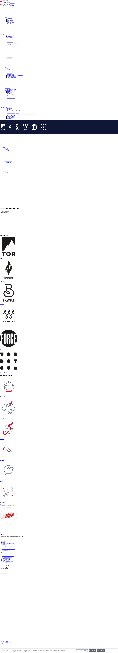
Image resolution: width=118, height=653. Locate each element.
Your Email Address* (4, 571)
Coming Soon (10, 21)
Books (3, 16)
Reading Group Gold (11, 89)
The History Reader (11, 94)
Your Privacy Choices (6, 642)
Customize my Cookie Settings (81, 650)
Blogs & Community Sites (10, 90)
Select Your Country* (4, 568)
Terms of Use (5, 643)
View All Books (10, 22)
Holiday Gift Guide (11, 109)
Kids (3, 34)
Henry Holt (9, 73)
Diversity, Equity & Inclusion (8, 543)
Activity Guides (10, 40)
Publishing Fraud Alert (6, 562)
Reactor (8, 93)
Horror (2, 439)
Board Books (10, 42)
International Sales (6, 559)
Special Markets (5, 560)
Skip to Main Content (4, 0)
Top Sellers (9, 18)
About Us (4, 171)
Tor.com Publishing (5, 372)
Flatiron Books (10, 72)
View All (9, 44)
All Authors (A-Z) (8, 161)
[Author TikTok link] (9, 194)
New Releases (10, 19)
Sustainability (5, 550)
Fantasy (2, 418)
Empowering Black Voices (12, 111)
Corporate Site (5, 645)
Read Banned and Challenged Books (14, 110)
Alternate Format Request (7, 557)
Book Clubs (7, 88)
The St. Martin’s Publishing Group (14, 76)
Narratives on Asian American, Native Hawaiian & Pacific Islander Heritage (22, 114)
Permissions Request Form (7, 561)
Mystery (2, 481)
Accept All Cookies (101, 650)
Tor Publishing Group (11, 77)
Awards (6, 148)
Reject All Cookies (92, 650)
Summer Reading (10, 116)
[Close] (116, 650)
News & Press (5, 547)
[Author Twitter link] (9, 639)
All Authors (9, 57)
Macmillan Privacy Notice (25, 651)
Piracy (3, 644)
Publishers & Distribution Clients (8, 549)
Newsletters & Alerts (11, 98)
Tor (1, 258)
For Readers (4, 87)
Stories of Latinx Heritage (12, 117)
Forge (1, 350)
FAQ (6, 173)
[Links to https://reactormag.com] (8, 523)
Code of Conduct (5, 545)
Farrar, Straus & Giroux (12, 70)
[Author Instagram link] (9, 592)
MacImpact (9, 118)
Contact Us (7, 175)
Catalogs (4, 554)
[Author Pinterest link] (9, 620)
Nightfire (2, 281)
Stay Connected (8, 96)
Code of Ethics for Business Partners (9, 546)
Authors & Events (6, 54)
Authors (4, 160)
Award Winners (10, 20)
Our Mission (7, 172)
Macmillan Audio (10, 74)
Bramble (2, 304)
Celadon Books (10, 69)
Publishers (4, 67)
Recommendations (6, 107)
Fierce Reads (9, 92)
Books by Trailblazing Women (13, 113)
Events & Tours (10, 58)
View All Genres (10, 23)
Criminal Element (10, 91)
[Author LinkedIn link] (9, 601)
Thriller (2, 460)
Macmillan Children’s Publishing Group (15, 75)
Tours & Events (8, 162)
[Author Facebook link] (9, 611)
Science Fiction (3, 396)
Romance (2, 502)
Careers (3, 542)
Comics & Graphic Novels (12, 43)
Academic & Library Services (8, 556)
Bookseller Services (6, 558)
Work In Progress (10, 95)
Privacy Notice (5, 641)
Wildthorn (2, 327)
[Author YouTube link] (9, 185)
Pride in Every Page (11, 115)
